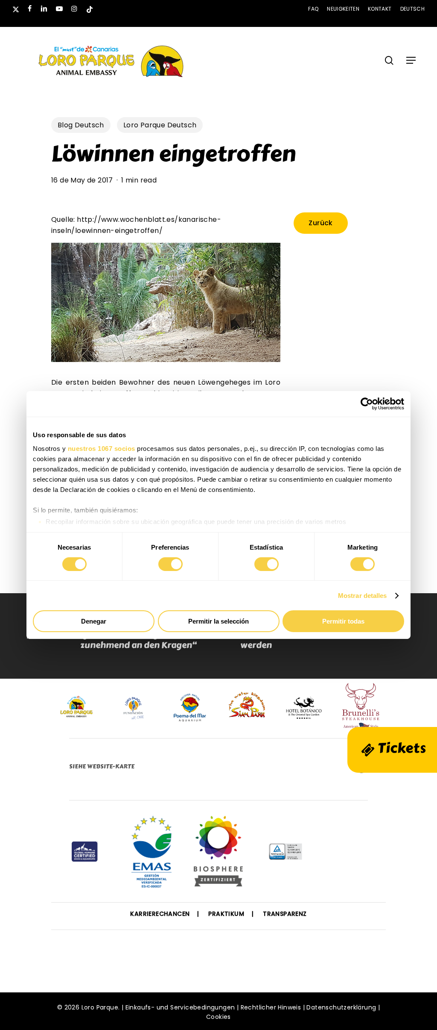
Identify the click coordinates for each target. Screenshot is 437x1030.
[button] (411, 60)
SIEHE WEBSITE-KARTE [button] (101, 766)
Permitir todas (343, 621)
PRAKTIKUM (226, 913)
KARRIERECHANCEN (159, 913)
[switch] (170, 564)
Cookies (218, 1016)
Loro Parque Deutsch (160, 125)
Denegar (93, 621)
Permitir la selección (218, 621)
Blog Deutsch (81, 125)
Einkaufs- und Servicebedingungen (180, 1007)
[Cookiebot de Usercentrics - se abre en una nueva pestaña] (366, 403)
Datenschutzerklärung (341, 1007)
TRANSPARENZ (284, 913)
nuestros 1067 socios (101, 448)
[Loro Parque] (218, 854)
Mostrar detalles (362, 595)
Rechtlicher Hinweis (271, 1007)
